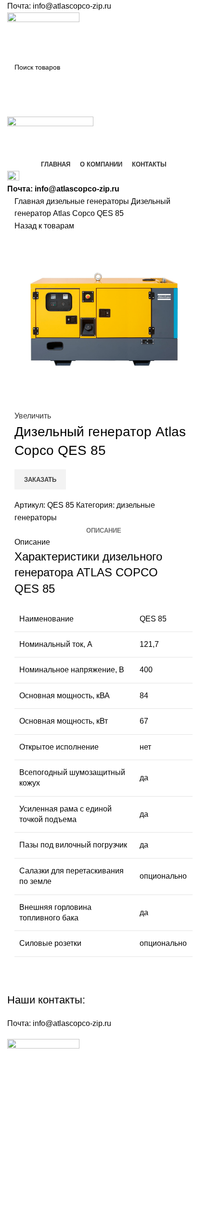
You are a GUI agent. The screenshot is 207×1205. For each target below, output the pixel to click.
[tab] (103, 530)
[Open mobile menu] (103, 107)
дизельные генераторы (88, 201)
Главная (30, 201)
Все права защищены (63, 1153)
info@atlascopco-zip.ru (72, 6)
